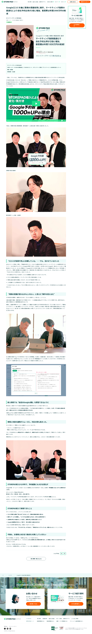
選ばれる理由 (35, 1)
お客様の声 (44, 618)
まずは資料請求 (76, 25)
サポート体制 (59, 618)
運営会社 (5, 626)
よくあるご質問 (75, 618)
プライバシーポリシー (13, 626)
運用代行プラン (42, 1)
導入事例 (30, 1)
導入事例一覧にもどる (36, 559)
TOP (3, 575)
